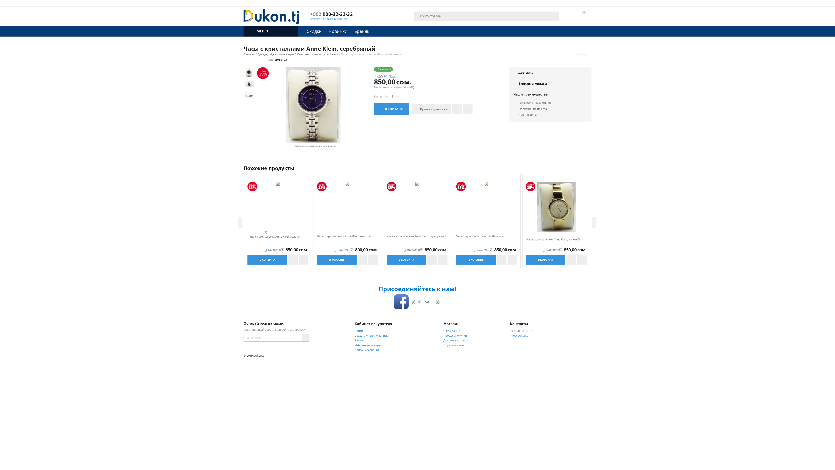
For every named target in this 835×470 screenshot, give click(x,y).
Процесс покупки (455, 335)
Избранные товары (368, 345)
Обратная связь (454, 345)
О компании (451, 331)
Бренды (362, 31)
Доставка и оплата (455, 340)
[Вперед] (589, 54)
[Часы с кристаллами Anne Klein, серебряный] (313, 105)
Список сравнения (367, 350)
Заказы (359, 340)
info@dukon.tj (519, 335)
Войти (359, 331)
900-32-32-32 (331, 14)
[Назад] (572, 54)
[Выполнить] (305, 337)
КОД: (270, 60)
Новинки (338, 31)
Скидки (314, 31)
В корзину (394, 109)
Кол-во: (378, 96)
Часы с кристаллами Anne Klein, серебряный (416, 236)
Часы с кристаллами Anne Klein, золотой (274, 236)
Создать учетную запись (371, 335)
